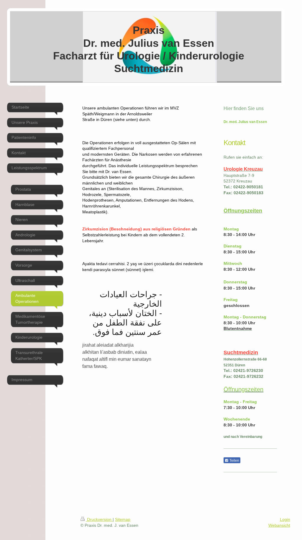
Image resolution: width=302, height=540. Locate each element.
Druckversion (99, 519)
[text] (142, 313)
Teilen (234, 460)
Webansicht (279, 525)
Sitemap (122, 519)
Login (285, 519)
